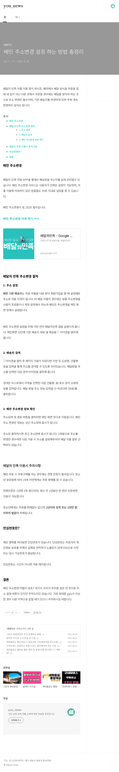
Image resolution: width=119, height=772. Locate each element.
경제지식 (11, 628)
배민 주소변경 (16, 120)
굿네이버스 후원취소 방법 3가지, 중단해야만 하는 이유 (31, 645)
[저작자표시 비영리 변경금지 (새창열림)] (37, 612)
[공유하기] (12, 612)
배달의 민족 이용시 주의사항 (23, 146)
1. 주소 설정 (24, 129)
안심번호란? (15, 151)
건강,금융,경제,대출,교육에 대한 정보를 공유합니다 (31, 713)
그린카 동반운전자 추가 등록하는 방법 (23, 634)
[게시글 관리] (16, 612)
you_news (13, 6)
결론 (11, 156)
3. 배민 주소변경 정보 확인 (31, 139)
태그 (17, 17)
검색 (105, 6)
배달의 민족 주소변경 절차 (22, 126)
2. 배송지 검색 (25, 134)
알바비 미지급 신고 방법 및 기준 (21, 638)
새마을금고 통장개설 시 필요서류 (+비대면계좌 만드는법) (32, 641)
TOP (112, 761)
